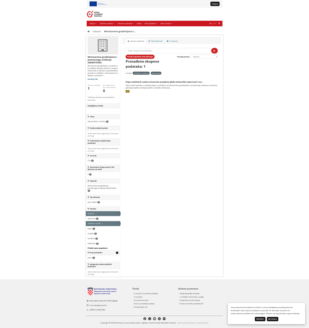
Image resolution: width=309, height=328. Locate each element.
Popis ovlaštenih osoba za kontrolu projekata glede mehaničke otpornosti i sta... (164, 82)
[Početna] (89, 31)
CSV (127, 91)
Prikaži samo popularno (98, 248)
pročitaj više (93, 79)
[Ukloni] (147, 73)
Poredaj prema (183, 57)
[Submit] (214, 50)
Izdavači (97, 31)
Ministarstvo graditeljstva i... (120, 31)
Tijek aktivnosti (156, 41)
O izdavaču (173, 41)
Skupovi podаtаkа (137, 41)
